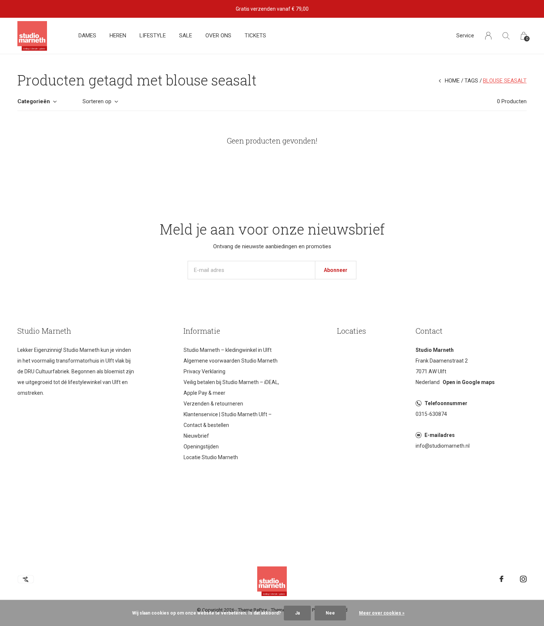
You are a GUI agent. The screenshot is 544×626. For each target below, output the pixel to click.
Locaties (351, 331)
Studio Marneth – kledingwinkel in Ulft (228, 350)
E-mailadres (439, 435)
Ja (297, 613)
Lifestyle (153, 35)
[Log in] (488, 35)
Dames (87, 35)
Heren (118, 35)
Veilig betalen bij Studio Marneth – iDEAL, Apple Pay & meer (231, 387)
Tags (471, 80)
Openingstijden (201, 447)
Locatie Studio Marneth (211, 457)
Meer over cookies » (381, 613)
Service (465, 35)
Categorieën (33, 101)
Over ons (218, 35)
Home (452, 80)
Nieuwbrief (196, 436)
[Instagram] (523, 579)
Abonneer (335, 270)
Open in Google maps (469, 382)
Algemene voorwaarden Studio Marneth (231, 361)
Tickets (255, 35)
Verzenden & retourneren (213, 404)
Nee (330, 613)
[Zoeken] (506, 35)
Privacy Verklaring (204, 371)
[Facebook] (501, 579)
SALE (185, 35)
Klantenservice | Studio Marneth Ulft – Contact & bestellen (228, 419)
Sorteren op (97, 101)
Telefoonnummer (445, 403)
